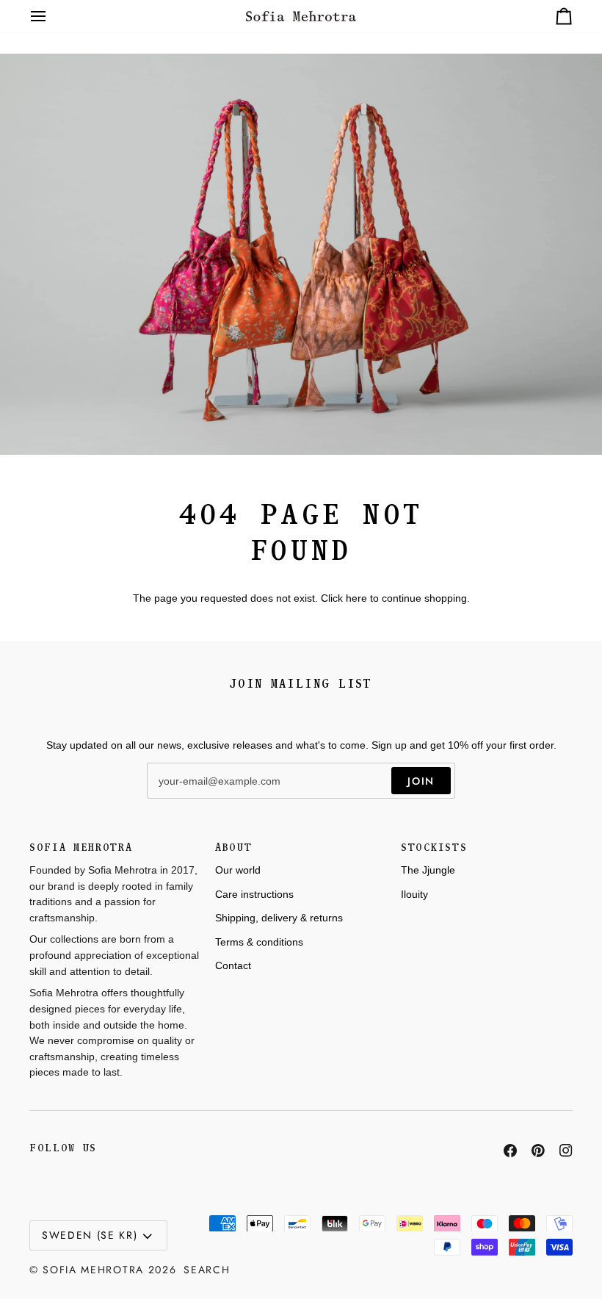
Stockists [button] (434, 847)
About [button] (233, 847)
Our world (238, 870)
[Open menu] (51, 16)
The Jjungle (428, 870)
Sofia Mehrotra (93, 1269)
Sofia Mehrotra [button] (81, 847)
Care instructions (254, 894)
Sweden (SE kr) (90, 1235)
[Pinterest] (538, 1150)
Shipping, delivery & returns (279, 918)
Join (421, 781)
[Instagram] (566, 1150)
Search (207, 1269)
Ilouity (414, 894)
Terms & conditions (259, 942)
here (356, 598)
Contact (233, 965)
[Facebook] (510, 1150)
